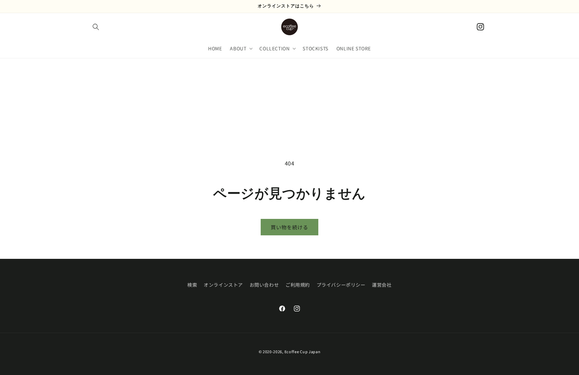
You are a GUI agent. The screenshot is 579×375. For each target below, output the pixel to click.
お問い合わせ (264, 284)
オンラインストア (223, 284)
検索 (192, 284)
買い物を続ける (289, 227)
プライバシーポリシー (341, 284)
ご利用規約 (297, 284)
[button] (95, 26)
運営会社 (381, 284)
